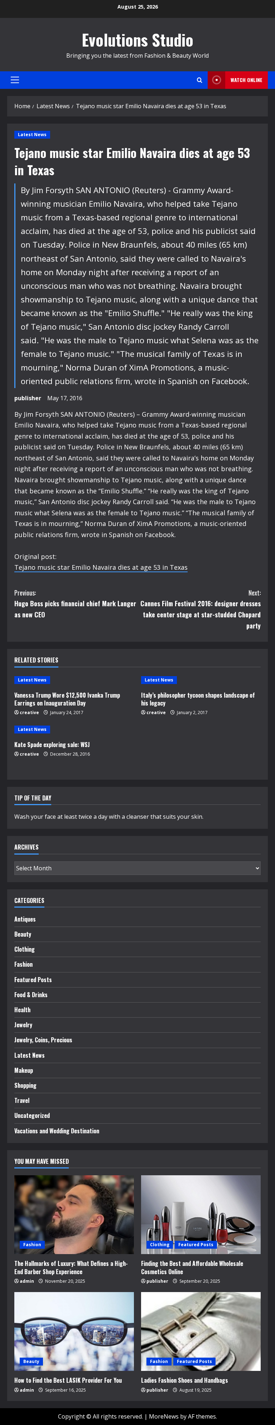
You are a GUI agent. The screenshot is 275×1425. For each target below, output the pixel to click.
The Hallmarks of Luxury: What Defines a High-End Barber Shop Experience (71, 1267)
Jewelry (23, 1024)
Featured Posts (33, 979)
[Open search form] (199, 80)
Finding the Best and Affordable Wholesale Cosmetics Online (192, 1267)
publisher (27, 398)
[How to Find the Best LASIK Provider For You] (74, 1331)
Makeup (23, 1070)
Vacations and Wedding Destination (56, 1131)
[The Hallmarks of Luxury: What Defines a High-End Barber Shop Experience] (74, 1214)
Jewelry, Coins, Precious (43, 1040)
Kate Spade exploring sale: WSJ (52, 744)
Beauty (22, 934)
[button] (15, 79)
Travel (21, 1100)
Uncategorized (32, 1115)
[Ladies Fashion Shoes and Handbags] (201, 1331)
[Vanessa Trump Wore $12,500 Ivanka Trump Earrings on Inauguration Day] (74, 680)
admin (27, 1281)
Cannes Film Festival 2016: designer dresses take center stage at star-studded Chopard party (200, 609)
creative (29, 712)
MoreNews (164, 1416)
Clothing (24, 949)
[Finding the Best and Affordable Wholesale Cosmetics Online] (201, 1214)
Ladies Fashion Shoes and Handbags (184, 1380)
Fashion (23, 964)
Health (22, 1009)
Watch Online (246, 79)
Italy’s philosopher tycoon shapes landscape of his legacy (198, 699)
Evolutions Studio (137, 39)
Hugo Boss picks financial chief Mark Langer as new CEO (75, 603)
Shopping (25, 1085)
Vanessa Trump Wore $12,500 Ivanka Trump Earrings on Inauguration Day (67, 699)
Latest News (32, 134)
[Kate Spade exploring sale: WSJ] (74, 729)
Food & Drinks (31, 994)
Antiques (25, 919)
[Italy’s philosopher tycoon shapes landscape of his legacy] (201, 680)
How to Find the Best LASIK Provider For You (68, 1380)
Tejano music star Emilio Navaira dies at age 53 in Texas (101, 567)
